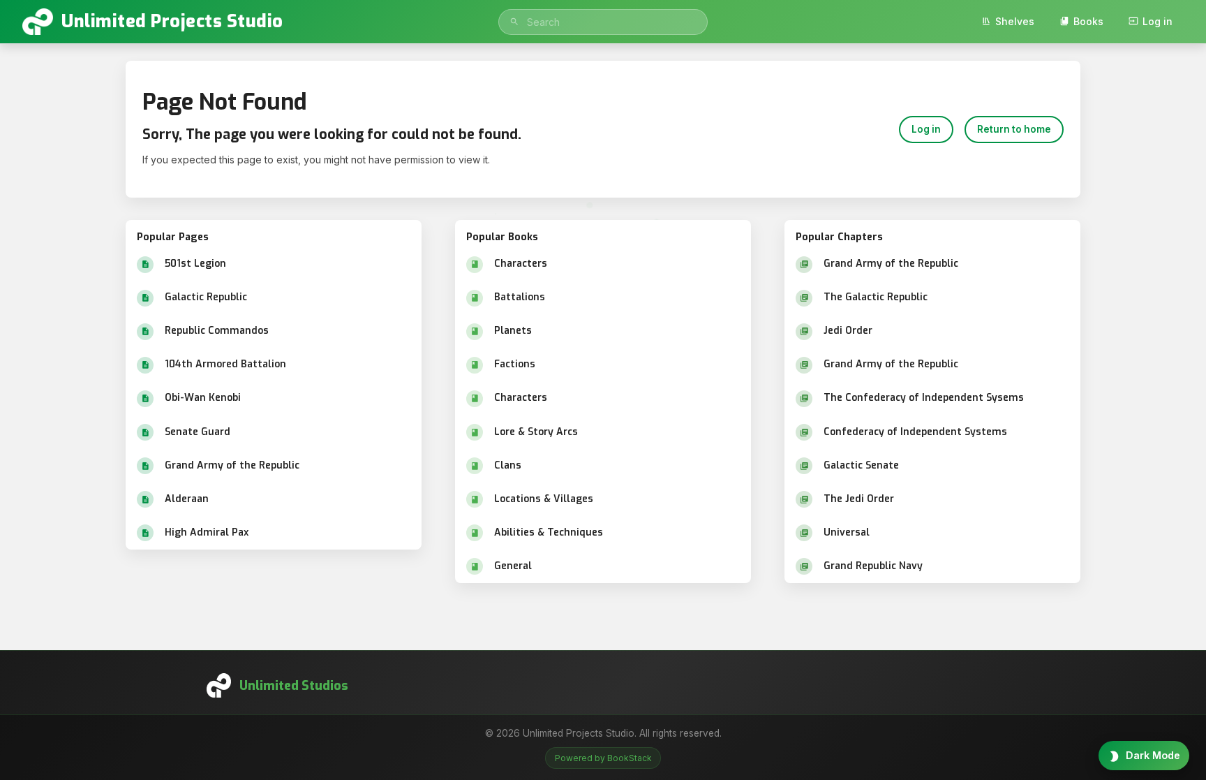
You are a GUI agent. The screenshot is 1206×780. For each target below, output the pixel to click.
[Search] (514, 22)
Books (1088, 21)
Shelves (1014, 21)
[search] (603, 22)
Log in (1157, 21)
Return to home (1014, 129)
